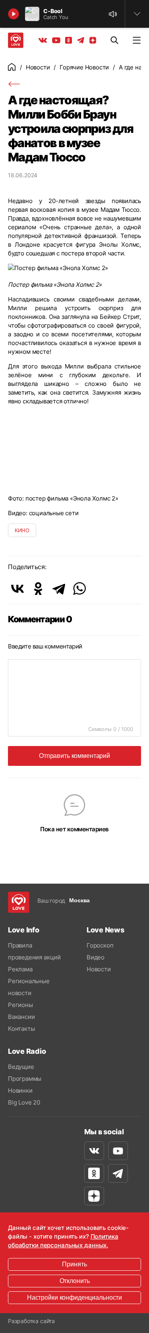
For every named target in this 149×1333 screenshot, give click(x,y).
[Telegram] (58, 588)
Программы (24, 1078)
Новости (38, 67)
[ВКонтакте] (17, 588)
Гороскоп (100, 945)
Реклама (20, 969)
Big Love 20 (24, 1102)
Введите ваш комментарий (45, 646)
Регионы (20, 1005)
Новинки (20, 1090)
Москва (79, 900)
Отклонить (75, 1280)
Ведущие (21, 1066)
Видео (95, 957)
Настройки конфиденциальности (74, 1297)
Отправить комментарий (74, 755)
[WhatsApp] (79, 588)
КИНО (22, 530)
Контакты (21, 1028)
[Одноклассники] (38, 588)
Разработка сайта (31, 1321)
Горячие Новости (84, 67)
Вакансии (21, 1016)
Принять (74, 1264)
